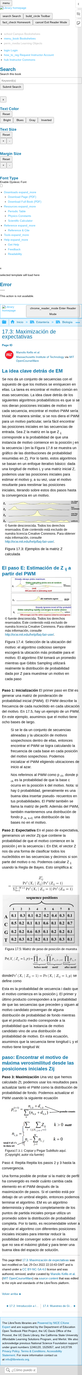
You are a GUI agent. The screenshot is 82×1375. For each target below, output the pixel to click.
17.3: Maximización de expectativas (45, 1260)
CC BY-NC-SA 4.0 (34, 1269)
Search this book (10, 74)
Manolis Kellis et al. (28, 352)
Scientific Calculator (20, 220)
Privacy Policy (10, 1351)
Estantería (42, 322)
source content (48, 1278)
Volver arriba (10, 1293)
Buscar (8, 1370)
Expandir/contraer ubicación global (78, 320)
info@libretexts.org (17, 1359)
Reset (6, 114)
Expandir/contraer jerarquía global (6, 322)
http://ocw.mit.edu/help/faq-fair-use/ (29, 541)
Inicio (20, 322)
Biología (67, 322)
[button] (14, 249)
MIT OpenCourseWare (17, 1278)
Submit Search (12, 86)
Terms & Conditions (33, 1351)
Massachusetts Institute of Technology (40, 357)
